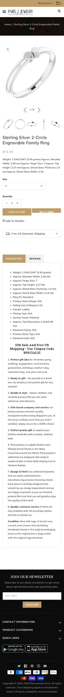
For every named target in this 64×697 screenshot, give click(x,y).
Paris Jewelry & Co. (40, 683)
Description (14, 258)
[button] (59, 11)
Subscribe (32, 604)
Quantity (7, 196)
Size (5, 179)
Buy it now (46, 212)
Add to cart (17, 212)
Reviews (35, 258)
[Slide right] (38, 109)
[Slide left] (26, 109)
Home (7, 24)
